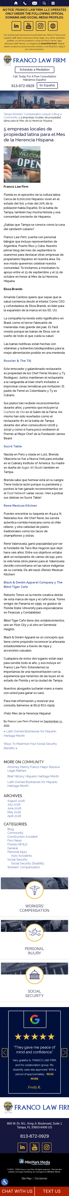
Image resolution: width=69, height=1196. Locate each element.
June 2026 (14, 808)
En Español (47, 85)
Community (11, 117)
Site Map (27, 1178)
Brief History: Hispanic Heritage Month (33, 776)
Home (16, 3)
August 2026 (16, 801)
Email (34, 3)
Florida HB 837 (17, 844)
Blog (56, 114)
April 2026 (14, 816)
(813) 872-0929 (56, 46)
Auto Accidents (21, 855)
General (12, 848)
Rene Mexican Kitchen (20, 505)
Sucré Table (13, 446)
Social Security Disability (27, 863)
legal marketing (25, 1172)
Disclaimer (41, 1178)
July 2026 (13, 804)
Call (25, 3)
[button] (5, 1052)
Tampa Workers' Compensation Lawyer (27, 114)
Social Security (17, 859)
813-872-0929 (22, 86)
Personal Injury (17, 852)
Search (44, 3)
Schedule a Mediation (34, 69)
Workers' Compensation (23, 867)
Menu (53, 3)
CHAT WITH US (17, 1191)
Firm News (14, 840)
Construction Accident (22, 836)
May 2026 (14, 812)
